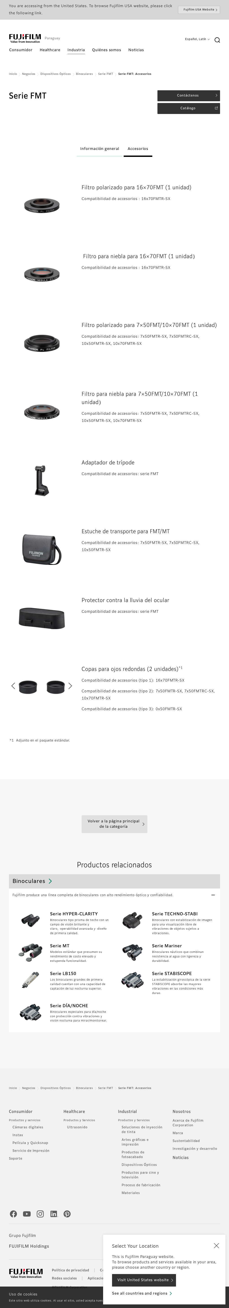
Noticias (181, 1158)
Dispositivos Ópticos (55, 74)
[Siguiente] (66, 687)
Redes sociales (64, 1278)
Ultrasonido (77, 1127)
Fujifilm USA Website (199, 9)
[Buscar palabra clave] (217, 40)
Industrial (127, 1112)
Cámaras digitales (28, 1127)
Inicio (13, 74)
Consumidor (21, 1112)
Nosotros (182, 1112)
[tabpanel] (41, 205)
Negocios (29, 74)
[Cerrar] (216, 1245)
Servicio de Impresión (31, 1150)
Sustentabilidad (186, 1141)
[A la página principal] (25, 38)
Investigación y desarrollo (195, 1148)
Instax (18, 1135)
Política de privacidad (70, 1270)
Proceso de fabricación (141, 1185)
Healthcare (74, 1112)
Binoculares (84, 74)
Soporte (15, 1158)
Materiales (131, 1193)
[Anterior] (17, 687)
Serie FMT (105, 74)
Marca (178, 1133)
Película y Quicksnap (30, 1143)
